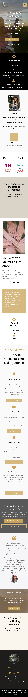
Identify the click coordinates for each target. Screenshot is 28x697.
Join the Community (14, 60)
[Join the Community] (14, 56)
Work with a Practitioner (14, 84)
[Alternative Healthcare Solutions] (5, 5)
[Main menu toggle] (25, 5)
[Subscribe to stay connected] (13, 69)
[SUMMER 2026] (14, 137)
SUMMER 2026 (14, 142)
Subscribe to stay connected (13, 72)
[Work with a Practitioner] (14, 80)
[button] (14, 431)
